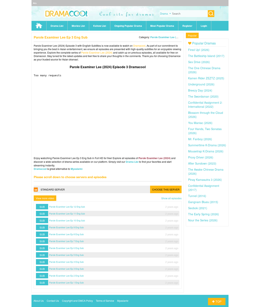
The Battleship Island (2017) (206, 56)
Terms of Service (105, 300)
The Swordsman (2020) (203, 96)
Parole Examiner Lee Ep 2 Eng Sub (66, 275)
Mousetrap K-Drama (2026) (205, 151)
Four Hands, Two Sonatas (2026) (205, 131)
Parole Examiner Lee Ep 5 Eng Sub (66, 254)
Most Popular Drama (162, 26)
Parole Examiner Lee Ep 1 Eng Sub (66, 282)
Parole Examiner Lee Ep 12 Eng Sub (67, 206)
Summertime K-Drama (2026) (207, 145)
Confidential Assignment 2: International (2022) (205, 104)
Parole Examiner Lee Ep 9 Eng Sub (66, 227)
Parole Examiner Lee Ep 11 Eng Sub (67, 213)
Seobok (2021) (197, 208)
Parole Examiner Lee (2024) (166, 37)
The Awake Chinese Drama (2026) (205, 171)
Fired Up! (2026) (198, 50)
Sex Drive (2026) (199, 62)
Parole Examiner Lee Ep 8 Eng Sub (66, 234)
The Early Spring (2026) (203, 214)
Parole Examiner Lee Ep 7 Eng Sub (66, 241)
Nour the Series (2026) (203, 220)
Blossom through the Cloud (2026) (205, 115)
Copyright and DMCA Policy (77, 300)
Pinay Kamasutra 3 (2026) (205, 180)
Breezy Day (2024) (200, 90)
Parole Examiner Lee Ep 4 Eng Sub (66, 261)
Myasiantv (77, 169)
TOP (218, 301)
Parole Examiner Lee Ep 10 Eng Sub (67, 220)
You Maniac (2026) (200, 123)
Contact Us (53, 300)
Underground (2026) (201, 84)
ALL (35, 3)
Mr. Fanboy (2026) (200, 139)
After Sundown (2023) (202, 163)
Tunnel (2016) (197, 196)
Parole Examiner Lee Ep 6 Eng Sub (66, 248)
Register (187, 26)
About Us (39, 300)
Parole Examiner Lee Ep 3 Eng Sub (66, 268)
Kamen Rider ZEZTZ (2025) (206, 78)
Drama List (57, 26)
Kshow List (99, 26)
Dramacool (139, 45)
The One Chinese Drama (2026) (204, 70)
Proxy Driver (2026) (200, 157)
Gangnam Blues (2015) (203, 202)
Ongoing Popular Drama (128, 26)
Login (204, 26)
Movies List (78, 26)
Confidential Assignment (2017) (203, 188)
